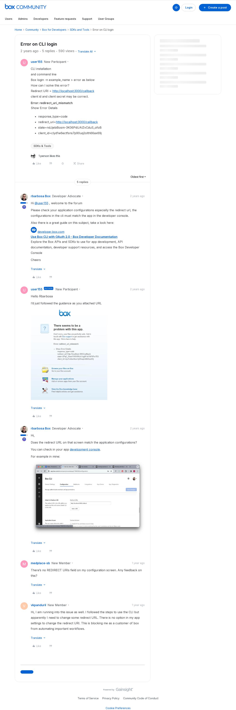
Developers (41, 18)
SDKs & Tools (42, 145)
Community (32, 29)
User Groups (106, 18)
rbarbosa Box (41, 196)
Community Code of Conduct (140, 698)
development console (85, 449)
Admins (23, 18)
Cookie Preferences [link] (118, 708)
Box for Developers (54, 29)
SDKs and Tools (79, 29)
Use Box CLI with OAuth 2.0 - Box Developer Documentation (74, 237)
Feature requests (65, 18)
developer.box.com (51, 232)
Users (8, 18)
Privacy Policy (111, 698)
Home (18, 29)
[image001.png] (69, 399)
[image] (88, 534)
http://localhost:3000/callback (73, 91)
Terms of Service (88, 698)
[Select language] (176, 7)
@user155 (41, 203)
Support (87, 18)
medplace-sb (40, 563)
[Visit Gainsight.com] (118, 690)
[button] (215, 7)
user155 (36, 62)
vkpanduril (38, 605)
